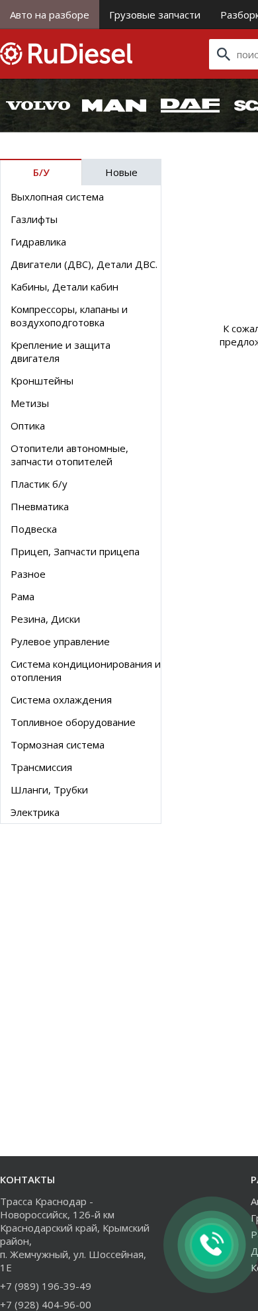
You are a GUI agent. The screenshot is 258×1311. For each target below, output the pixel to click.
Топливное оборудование (73, 722)
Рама (22, 596)
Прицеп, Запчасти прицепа (75, 551)
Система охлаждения (61, 699)
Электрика (35, 812)
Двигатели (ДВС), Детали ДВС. (84, 264)
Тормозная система (58, 744)
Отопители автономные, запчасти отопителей (69, 454)
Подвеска (34, 528)
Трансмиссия (41, 767)
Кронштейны (42, 380)
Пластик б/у (39, 483)
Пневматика (40, 506)
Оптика (28, 425)
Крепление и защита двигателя (60, 351)
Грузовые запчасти (154, 14)
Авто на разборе (49, 14)
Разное (28, 573)
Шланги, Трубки (49, 789)
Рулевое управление (60, 641)
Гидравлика (38, 241)
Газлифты (34, 219)
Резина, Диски (45, 618)
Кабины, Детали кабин (64, 286)
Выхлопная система (57, 196)
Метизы (30, 403)
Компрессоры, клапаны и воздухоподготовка (69, 315)
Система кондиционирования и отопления (86, 670)
